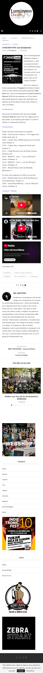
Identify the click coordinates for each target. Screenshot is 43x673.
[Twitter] (32, 31)
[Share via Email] (25, 285)
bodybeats (7, 273)
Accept (21, 671)
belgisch (5, 501)
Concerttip (14, 38)
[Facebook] (30, 31)
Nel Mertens (13, 50)
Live (3, 485)
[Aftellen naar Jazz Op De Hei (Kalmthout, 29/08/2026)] (21, 380)
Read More (30, 671)
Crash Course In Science (23, 273)
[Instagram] (35, 31)
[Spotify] (37, 31)
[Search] (41, 31)
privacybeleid (6, 570)
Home (4, 38)
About (4, 565)
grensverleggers (8, 507)
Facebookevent (7, 109)
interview (5, 496)
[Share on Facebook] (20, 285)
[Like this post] (18, 285)
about (4, 512)
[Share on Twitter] (23, 285)
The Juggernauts (20, 276)
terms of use (6, 575)
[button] (4, 387)
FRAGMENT (7, 276)
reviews (4, 479)
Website (14, 191)
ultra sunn (33, 276)
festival (4, 490)
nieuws (4, 474)
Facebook (6, 191)
